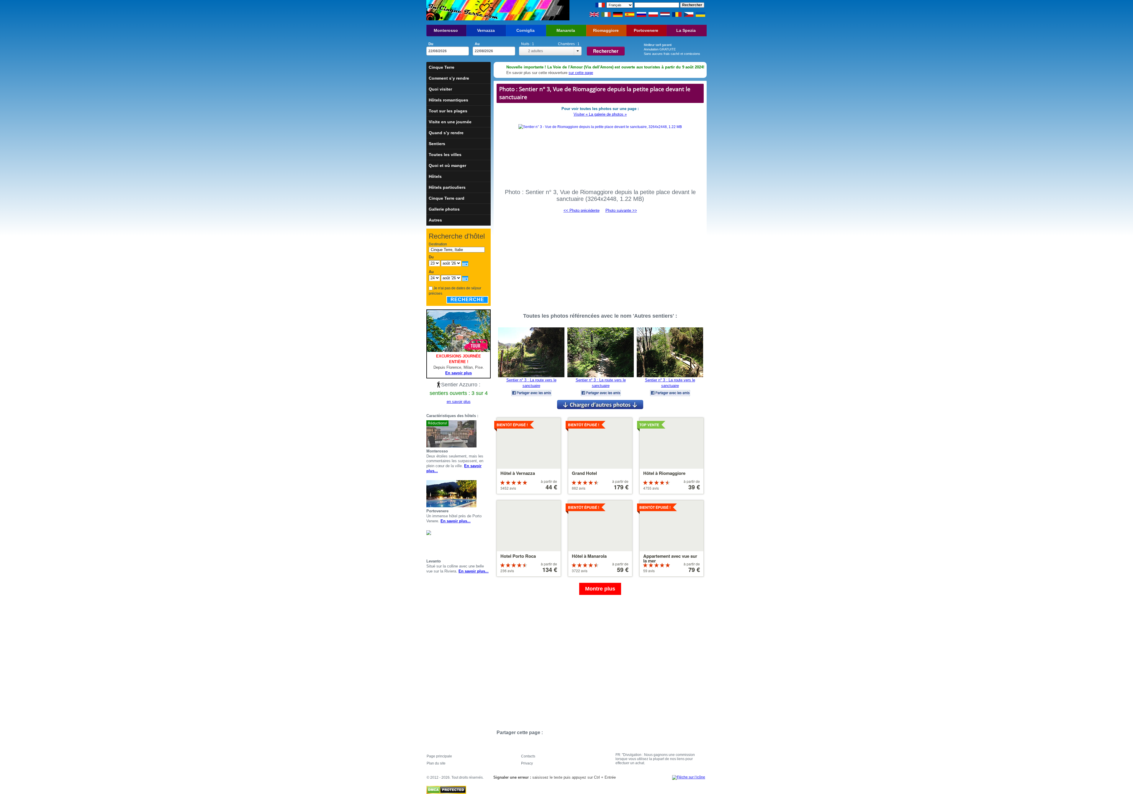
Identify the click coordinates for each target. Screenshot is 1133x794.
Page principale (439, 756)
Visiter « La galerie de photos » (600, 114)
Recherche (467, 299)
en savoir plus (459, 401)
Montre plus (600, 589)
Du (430, 44)
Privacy (527, 763)
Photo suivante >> (621, 210)
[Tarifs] (488, 434)
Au (477, 44)
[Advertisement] (600, 260)
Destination (438, 244)
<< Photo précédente (582, 210)
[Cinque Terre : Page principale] (462, 10)
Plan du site (436, 763)
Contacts (528, 756)
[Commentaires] (481, 434)
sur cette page (581, 72)
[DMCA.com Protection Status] (446, 788)
